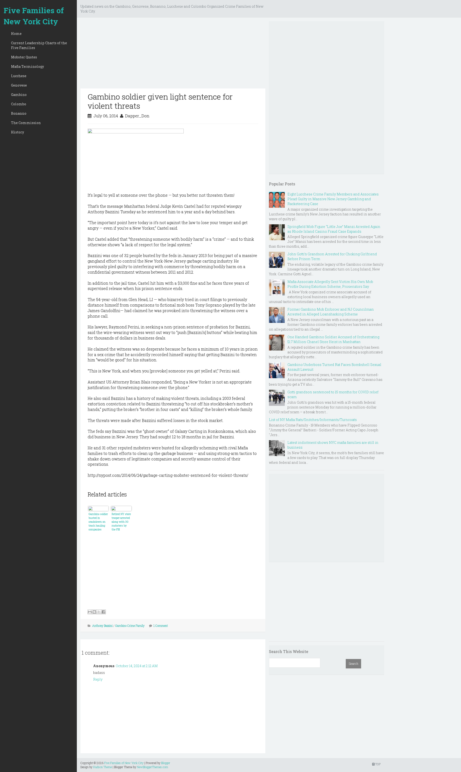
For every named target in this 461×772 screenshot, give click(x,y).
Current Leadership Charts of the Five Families (39, 45)
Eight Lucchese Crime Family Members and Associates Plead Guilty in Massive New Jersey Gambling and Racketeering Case (333, 199)
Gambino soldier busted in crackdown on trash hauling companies (98, 521)
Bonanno (18, 113)
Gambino (19, 94)
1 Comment (160, 626)
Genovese (19, 85)
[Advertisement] (172, 54)
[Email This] (89, 611)
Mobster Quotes (24, 57)
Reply (98, 679)
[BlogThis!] (94, 611)
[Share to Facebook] (103, 611)
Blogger (165, 763)
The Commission (26, 122)
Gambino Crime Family (130, 626)
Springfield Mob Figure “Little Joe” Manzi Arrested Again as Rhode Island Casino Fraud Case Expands (333, 229)
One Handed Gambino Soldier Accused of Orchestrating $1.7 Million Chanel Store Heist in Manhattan (333, 339)
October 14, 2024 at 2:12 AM (137, 666)
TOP (378, 764)
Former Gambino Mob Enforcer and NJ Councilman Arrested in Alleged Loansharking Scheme (330, 311)
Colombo (18, 104)
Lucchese (18, 76)
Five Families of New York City (34, 15)
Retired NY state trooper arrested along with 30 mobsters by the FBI (121, 521)
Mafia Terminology (27, 66)
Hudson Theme (102, 767)
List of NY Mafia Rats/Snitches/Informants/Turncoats (313, 419)
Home (16, 33)
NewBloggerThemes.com (152, 767)
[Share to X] (99, 611)
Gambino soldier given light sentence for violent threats (160, 101)
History (17, 132)
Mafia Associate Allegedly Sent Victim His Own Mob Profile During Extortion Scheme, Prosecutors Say (330, 284)
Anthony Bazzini (102, 626)
